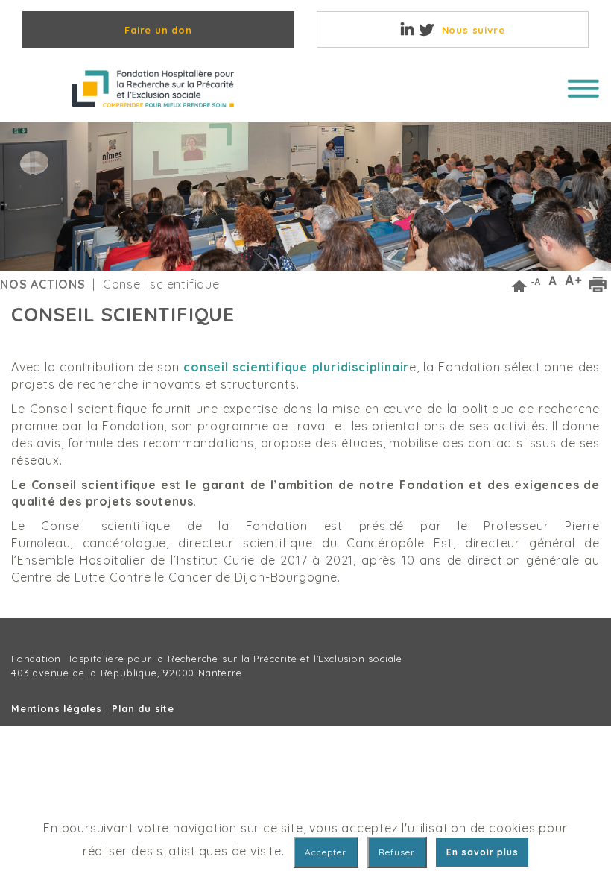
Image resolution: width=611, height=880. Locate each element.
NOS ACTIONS (43, 284)
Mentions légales (56, 708)
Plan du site (143, 708)
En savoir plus (482, 852)
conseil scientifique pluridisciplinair (296, 366)
